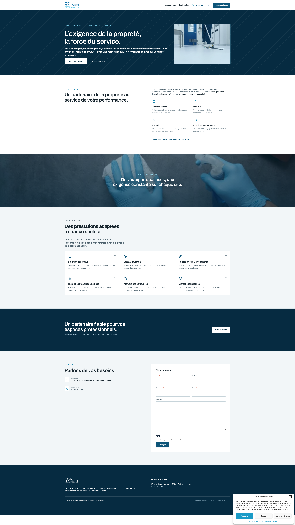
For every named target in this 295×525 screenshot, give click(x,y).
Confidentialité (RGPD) (218, 501)
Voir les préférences (282, 516)
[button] (290, 496)
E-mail (194, 388)
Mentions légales (201, 501)
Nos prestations (98, 61)
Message (159, 400)
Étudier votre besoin (76, 61)
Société (194, 376)
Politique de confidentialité (269, 521)
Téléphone (160, 388)
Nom (158, 376)
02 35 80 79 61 (202, 5)
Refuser (264, 516)
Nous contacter (222, 5)
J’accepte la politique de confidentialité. (174, 440)
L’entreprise (184, 5)
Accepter (244, 516)
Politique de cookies (254, 521)
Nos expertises (170, 5)
